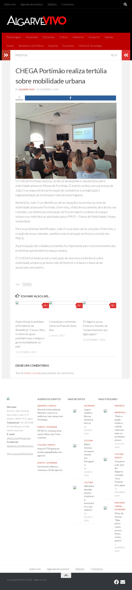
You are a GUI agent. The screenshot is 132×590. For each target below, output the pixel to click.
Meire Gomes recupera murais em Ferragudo (89, 454)
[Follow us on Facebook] (116, 582)
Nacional (53, 45)
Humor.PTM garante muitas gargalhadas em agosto (49, 452)
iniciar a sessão (32, 373)
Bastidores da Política (31, 45)
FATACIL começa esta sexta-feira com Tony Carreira (49, 434)
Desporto (94, 37)
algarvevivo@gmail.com (19, 438)
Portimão (27, 284)
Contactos (68, 4)
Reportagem (14, 37)
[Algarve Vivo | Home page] (36, 21)
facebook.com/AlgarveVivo (20, 445)
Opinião (109, 37)
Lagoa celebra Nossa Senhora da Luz (88, 416)
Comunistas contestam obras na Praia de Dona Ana (62, 325)
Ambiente (78, 37)
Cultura (63, 37)
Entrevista (48, 37)
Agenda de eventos (32, 4)
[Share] (70, 97)
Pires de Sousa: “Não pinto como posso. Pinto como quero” (119, 527)
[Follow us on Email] (122, 582)
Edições (52, 4)
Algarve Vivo (27, 89)
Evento (52, 406)
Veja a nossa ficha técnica (20, 453)
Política (21, 55)
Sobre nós (10, 4)
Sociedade (32, 37)
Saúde (10, 45)
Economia (68, 45)
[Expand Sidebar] (6, 55)
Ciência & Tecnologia (90, 45)
